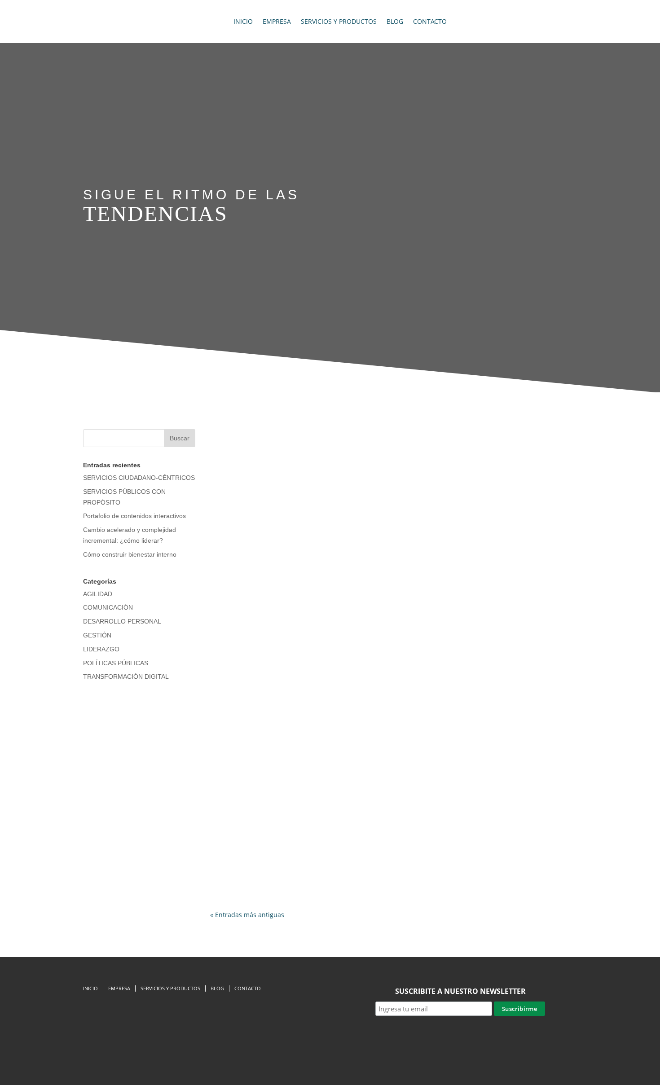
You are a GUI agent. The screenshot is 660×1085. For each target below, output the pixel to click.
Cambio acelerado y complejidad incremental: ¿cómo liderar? (328, 841)
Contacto (430, 21)
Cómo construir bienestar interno (129, 554)
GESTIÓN (97, 635)
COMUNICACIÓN (108, 607)
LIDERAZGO (101, 649)
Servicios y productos (339, 21)
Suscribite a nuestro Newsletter (460, 991)
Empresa (277, 21)
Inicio (243, 21)
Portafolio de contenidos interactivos (134, 515)
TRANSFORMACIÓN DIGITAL (126, 676)
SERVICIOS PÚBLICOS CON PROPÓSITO (394, 450)
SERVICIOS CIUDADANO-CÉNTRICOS (139, 477)
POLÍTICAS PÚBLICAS (115, 663)
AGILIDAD (97, 593)
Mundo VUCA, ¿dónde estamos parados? (294, 583)
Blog (395, 21)
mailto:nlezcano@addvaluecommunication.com (393, 465)
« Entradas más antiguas (247, 914)
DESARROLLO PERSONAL (122, 621)
